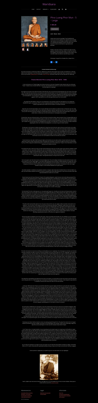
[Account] (59, 9)
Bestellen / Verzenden (26, 394)
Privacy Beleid (43, 394)
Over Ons (61, 393)
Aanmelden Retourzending (27, 393)
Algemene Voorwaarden (45, 393)
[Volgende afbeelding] (46, 29)
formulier (56, 382)
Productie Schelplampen (64, 394)
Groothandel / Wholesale (26, 395)
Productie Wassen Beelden (64, 395)
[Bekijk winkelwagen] (65, 9)
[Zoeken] (62, 9)
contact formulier (46, 74)
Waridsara (49, 4)
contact (52, 382)
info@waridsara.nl (34, 74)
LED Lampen (62, 397)
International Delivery (26, 397)
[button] (23, 45)
